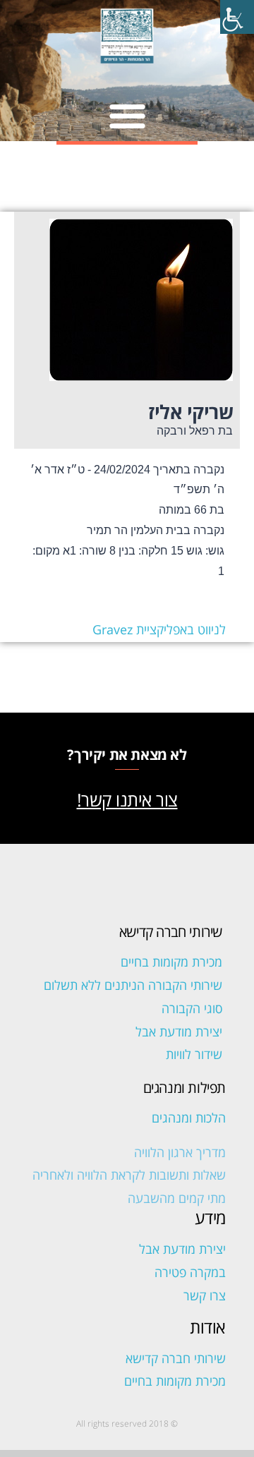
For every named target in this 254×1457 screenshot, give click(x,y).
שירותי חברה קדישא (176, 1358)
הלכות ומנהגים (189, 1117)
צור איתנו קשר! (127, 799)
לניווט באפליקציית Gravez (159, 629)
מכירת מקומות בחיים (171, 961)
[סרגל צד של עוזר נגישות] (237, 17)
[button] (127, 115)
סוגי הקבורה (192, 1008)
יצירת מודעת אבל (178, 1031)
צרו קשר (204, 1295)
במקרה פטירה (190, 1272)
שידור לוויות (194, 1054)
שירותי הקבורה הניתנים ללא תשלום (133, 985)
